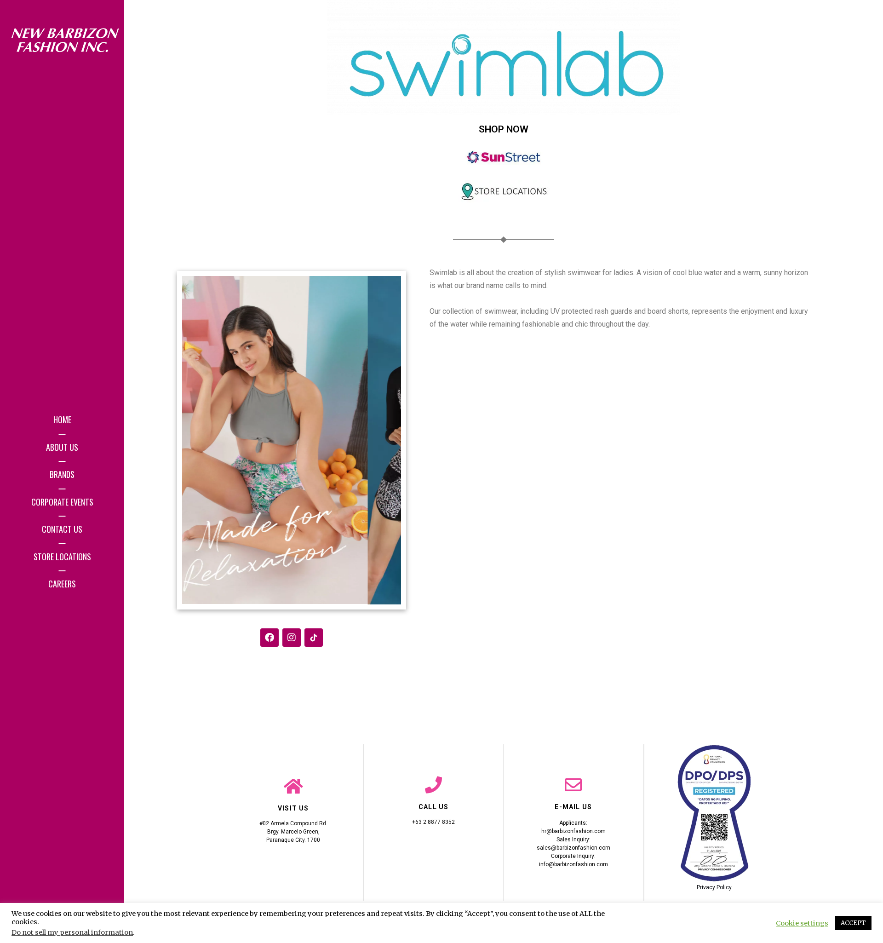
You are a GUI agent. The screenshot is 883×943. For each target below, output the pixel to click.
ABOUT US (62, 447)
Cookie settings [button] (802, 923)
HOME (62, 420)
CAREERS (62, 584)
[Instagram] (291, 637)
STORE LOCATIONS (62, 557)
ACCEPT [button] (853, 923)
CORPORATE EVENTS (62, 502)
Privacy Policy (714, 887)
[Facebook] (269, 637)
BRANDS (62, 474)
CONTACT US (62, 529)
